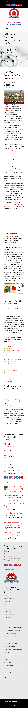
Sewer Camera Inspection (12, 624)
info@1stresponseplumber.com (14, 3)
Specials (7, 653)
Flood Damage (8, 601)
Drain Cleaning (10, 611)
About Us (7, 656)
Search (7, 669)
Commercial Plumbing (11, 370)
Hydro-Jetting (9, 617)
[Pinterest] (16, 6)
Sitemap (6, 707)
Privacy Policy (18, 705)
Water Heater (9, 640)
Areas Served (9, 665)
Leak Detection (9, 366)
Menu (7, 28)
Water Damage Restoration (13, 368)
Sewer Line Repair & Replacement (14, 627)
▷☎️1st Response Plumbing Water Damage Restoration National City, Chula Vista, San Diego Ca (14, 13)
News (7, 659)
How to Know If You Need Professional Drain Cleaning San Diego (14, 503)
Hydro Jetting (9, 372)
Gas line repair (9, 348)
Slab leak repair (10, 355)
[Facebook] (7, 6)
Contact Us (8, 662)
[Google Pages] (9, 6)
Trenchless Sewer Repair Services (14, 637)
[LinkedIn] (17, 478)
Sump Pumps (9, 381)
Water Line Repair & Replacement (14, 649)
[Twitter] (14, 6)
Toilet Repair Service (11, 633)
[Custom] (8, 672)
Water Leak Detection (10, 598)
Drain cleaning (9, 346)
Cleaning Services (9, 605)
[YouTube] (19, 6)
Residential (8, 608)
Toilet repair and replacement (13, 359)
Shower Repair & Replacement (13, 630)
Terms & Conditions (9, 705)
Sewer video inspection (11, 357)
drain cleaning (9, 150)
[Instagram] (11, 6)
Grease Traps (9, 374)
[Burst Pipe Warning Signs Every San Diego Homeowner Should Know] (6, 488)
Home (6, 595)
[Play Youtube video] (14, 288)
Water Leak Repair (10, 646)
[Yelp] (21, 6)
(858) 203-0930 (16, 1)
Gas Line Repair (10, 614)
